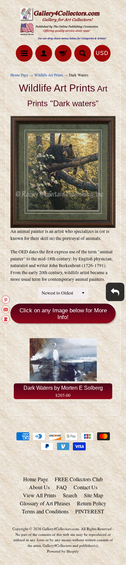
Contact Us (85, 487)
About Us (39, 487)
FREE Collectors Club (79, 479)
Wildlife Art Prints (48, 74)
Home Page (19, 74)
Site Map (93, 495)
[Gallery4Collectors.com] (63, 23)
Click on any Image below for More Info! (63, 313)
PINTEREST (89, 511)
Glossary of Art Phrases (45, 503)
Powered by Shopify (63, 551)
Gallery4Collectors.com (60, 528)
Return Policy (91, 503)
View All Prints (39, 495)
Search (70, 495)
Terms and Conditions (45, 511)
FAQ (61, 487)
